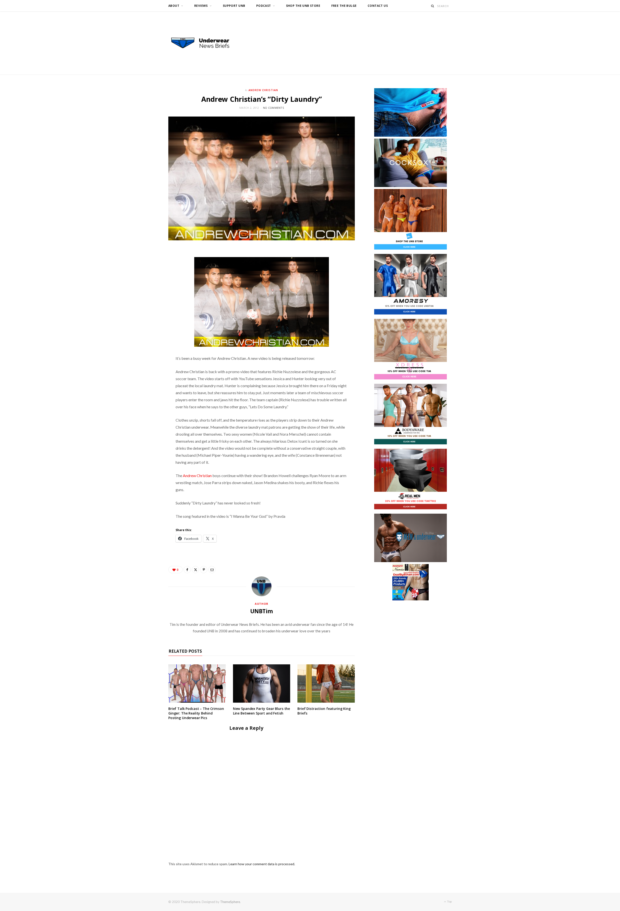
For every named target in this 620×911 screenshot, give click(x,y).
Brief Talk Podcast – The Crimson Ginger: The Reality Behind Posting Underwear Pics (196, 713)
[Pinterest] (203, 569)
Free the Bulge (344, 6)
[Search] (432, 6)
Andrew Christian (263, 90)
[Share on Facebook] (187, 569)
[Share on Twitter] (195, 569)
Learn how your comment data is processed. (262, 864)
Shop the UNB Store (303, 6)
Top (449, 901)
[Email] (212, 569)
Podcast (263, 6)
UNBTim (261, 611)
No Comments (273, 108)
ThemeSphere (230, 902)
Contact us (378, 6)
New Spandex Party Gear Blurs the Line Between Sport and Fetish (261, 710)
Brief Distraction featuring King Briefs (324, 710)
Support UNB (234, 6)
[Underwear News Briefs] (204, 43)
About (173, 6)
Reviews (201, 6)
